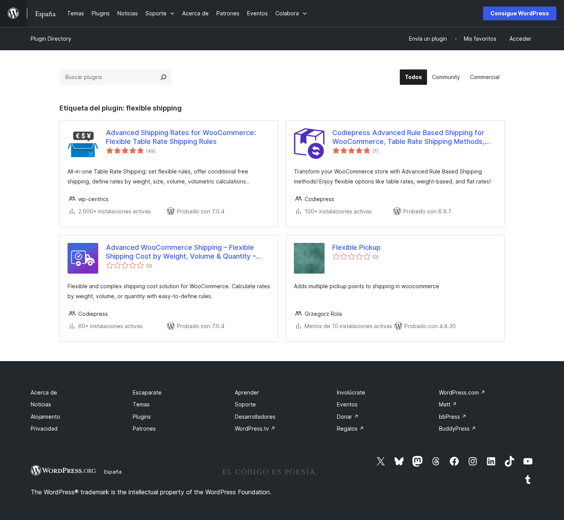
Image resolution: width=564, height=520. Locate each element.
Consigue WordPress (519, 13)
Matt (448, 404)
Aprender (247, 392)
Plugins (142, 416)
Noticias (41, 404)
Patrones (144, 428)
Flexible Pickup (356, 247)
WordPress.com (462, 392)
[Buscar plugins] (163, 77)
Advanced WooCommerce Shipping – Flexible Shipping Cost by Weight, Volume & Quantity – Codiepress (181, 252)
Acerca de (44, 392)
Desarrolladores (255, 416)
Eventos (347, 404)
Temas (141, 404)
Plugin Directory (51, 38)
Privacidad (44, 428)
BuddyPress (457, 428)
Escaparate (147, 392)
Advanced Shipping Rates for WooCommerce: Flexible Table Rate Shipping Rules (181, 137)
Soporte (245, 404)
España (113, 472)
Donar (348, 416)
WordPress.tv (255, 428)
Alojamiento (45, 416)
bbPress (453, 416)
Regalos (350, 428)
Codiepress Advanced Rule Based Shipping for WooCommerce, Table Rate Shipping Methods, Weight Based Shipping (408, 137)
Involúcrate (351, 392)
